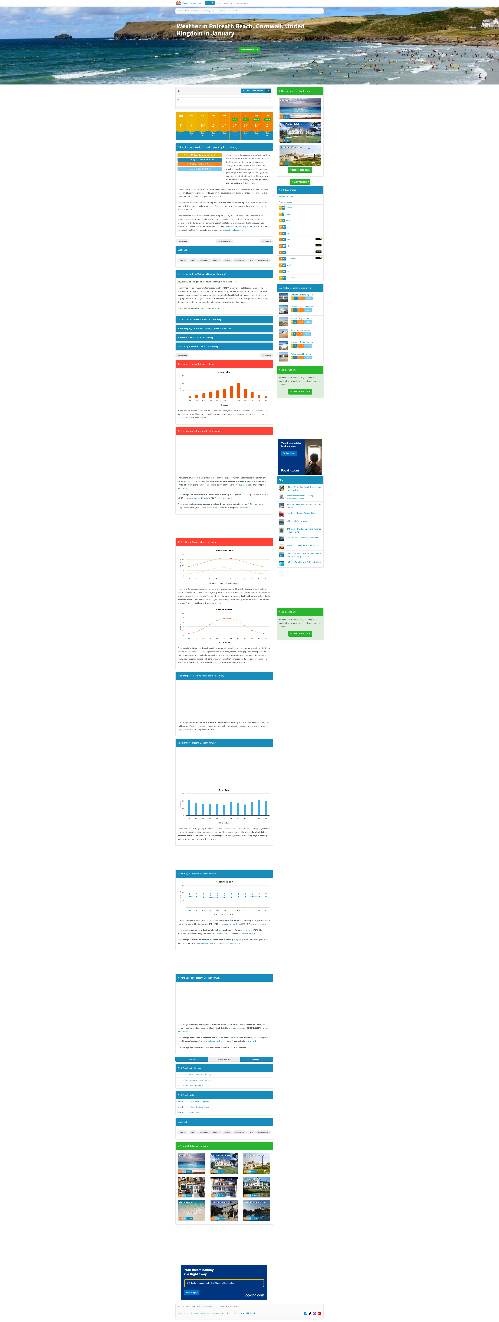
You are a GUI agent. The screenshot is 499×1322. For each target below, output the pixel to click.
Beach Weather (193, 1313)
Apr (213, 116)
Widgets (236, 1313)
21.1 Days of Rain (200, 168)
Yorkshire (216, 260)
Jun (235, 116)
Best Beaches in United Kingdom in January (194, 1075)
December (291, 278)
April (288, 227)
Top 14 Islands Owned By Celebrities (303, 537)
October (290, 265)
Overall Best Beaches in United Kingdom (193, 1101)
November (291, 271)
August (246, 226)
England (222, 11)
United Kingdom (208, 11)
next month (183, 488)
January (289, 208)
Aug (256, 116)
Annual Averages (285, 202)
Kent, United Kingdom (300, 330)
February (288, 214)
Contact (215, 1313)
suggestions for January (233, 230)
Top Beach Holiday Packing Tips (301, 513)
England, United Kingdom (302, 294)
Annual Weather (224, 241)
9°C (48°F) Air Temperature (199, 155)
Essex (193, 260)
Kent (252, 260)
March (288, 220)
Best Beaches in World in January (190, 1085)
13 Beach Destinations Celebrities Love (304, 562)
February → (266, 241)
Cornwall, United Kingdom (302, 306)
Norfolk (183, 260)
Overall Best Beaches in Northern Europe (193, 1107)
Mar (202, 116)
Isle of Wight (240, 260)
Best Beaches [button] (241, 3)
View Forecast (250, 49)
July (240, 226)
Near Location (257, 91)
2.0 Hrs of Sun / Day (200, 164)
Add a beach (250, 1313)
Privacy (228, 1313)
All (268, 91)
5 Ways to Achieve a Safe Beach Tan (302, 545)
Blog (218, 3)
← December (182, 241)
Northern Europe (191, 11)
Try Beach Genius (301, 391)
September (255, 226)
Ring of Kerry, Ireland (300, 318)
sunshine (216, 308)
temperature (202, 308)
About (203, 1313)
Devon (227, 260)
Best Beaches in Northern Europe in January (194, 1080)
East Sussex (263, 260)
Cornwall (233, 11)
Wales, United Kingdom (301, 354)
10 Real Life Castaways (297, 521)
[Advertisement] (224, 527)
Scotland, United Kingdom (302, 342)
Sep (267, 116)
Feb (191, 116)
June (235, 226)
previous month (242, 484)
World (180, 11)
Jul (246, 116)
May (224, 116)
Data (208, 1313)
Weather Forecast (286, 196)
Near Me (246, 91)
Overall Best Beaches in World (189, 1112)
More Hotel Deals (301, 170)
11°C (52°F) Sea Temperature (199, 159)
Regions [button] (227, 3)
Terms (221, 1313)
